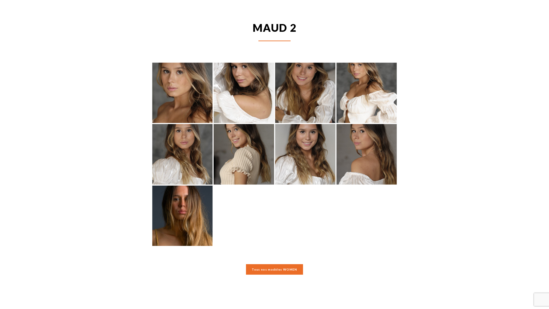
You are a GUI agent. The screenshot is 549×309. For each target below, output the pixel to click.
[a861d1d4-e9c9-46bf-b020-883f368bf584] (182, 215)
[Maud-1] (366, 154)
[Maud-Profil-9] (243, 92)
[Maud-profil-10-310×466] (182, 92)
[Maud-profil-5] (305, 92)
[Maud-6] (182, 154)
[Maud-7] (366, 92)
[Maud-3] (305, 154)
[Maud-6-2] (243, 154)
